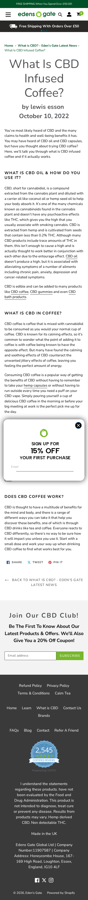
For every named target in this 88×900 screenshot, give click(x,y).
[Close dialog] (78, 425)
